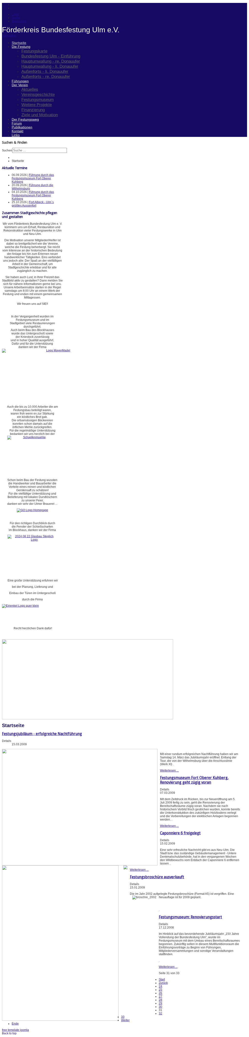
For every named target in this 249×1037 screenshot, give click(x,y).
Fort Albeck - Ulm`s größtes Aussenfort (33, 203)
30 (160, 1006)
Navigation (9, 35)
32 (160, 1013)
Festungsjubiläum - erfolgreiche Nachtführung (42, 733)
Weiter (125, 1020)
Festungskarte (34, 51)
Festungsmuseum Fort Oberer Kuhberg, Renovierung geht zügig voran (194, 780)
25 (160, 989)
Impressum (19, 21)
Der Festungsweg (25, 119)
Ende (15, 1023)
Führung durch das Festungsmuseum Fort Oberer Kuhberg (33, 178)
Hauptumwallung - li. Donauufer (49, 66)
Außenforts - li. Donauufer (44, 71)
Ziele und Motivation (39, 114)
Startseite (19, 43)
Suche (16, 17)
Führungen (20, 81)
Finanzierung (33, 109)
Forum (17, 123)
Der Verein (20, 85)
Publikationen (22, 127)
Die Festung (21, 47)
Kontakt (17, 131)
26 (160, 993)
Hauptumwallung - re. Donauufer (50, 61)
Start (162, 979)
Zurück (163, 983)
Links (16, 135)
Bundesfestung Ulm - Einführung (50, 56)
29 (160, 1003)
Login (15, 14)
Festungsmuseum (37, 99)
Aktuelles (29, 89)
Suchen (7, 150)
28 (160, 1000)
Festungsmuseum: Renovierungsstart (190, 917)
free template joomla (15, 1030)
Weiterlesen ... (169, 770)
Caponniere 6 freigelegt (180, 833)
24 (160, 986)
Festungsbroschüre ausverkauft (157, 877)
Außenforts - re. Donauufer (45, 76)
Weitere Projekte (36, 104)
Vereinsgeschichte (38, 94)
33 (122, 1017)
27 (160, 996)
